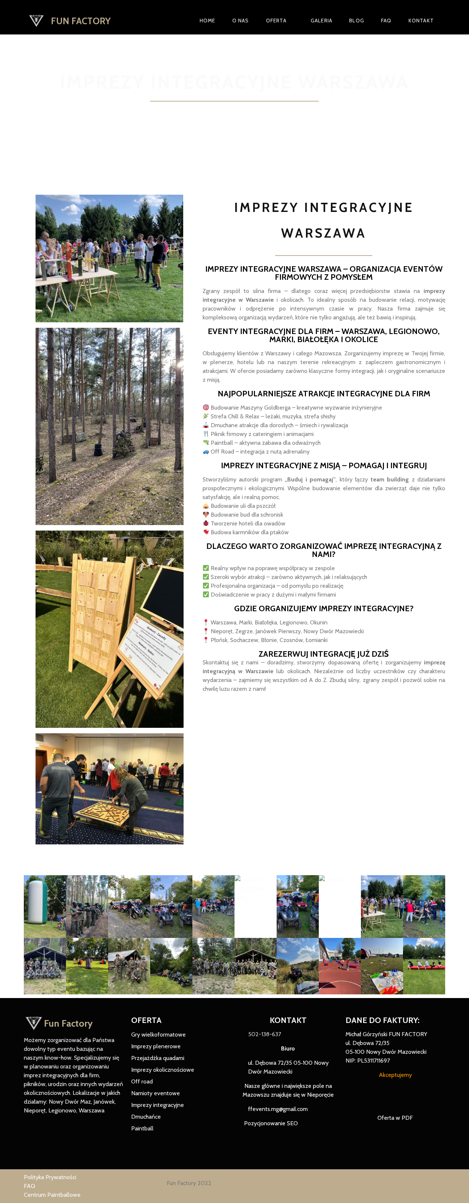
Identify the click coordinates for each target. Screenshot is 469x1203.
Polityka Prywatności (50, 1177)
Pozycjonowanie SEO (270, 1123)
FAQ (29, 1185)
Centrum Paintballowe (52, 1194)
